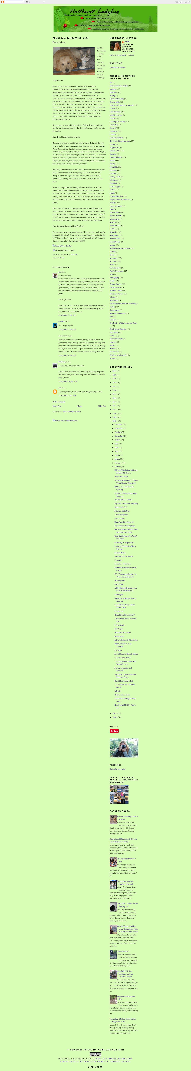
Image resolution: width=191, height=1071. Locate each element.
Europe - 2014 (115, 150)
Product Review (116, 284)
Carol (128, 42)
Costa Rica (114, 124)
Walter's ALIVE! (120, 507)
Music (112, 255)
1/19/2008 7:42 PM (67, 395)
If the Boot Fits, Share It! (124, 522)
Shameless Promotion (122, 564)
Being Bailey (119, 636)
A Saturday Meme (121, 514)
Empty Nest (114, 147)
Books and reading (117, 98)
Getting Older (115, 176)
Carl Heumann (115, 111)
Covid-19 (113, 128)
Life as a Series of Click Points (126, 640)
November (119, 428)
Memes (112, 228)
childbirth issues (116, 115)
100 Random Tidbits (117, 67)
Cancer (112, 108)
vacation (113, 342)
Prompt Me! (119, 611)
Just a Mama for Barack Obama (126, 654)
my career (113, 258)
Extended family (116, 157)
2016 (115, 390)
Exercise (113, 154)
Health (112, 193)
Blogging (113, 92)
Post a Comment (59, 401)
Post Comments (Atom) (72, 411)
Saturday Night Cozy (122, 511)
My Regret (118, 629)
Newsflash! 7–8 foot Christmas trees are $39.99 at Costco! (125, 974)
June (117, 447)
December (119, 424)
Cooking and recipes (117, 121)
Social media (114, 310)
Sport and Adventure (117, 313)
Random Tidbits (116, 290)
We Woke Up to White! (123, 499)
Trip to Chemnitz (116, 338)
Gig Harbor (114, 180)
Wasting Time (119, 580)
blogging (113, 89)
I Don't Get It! (119, 625)
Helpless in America (122, 695)
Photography (114, 277)
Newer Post (57, 406)
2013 (115, 401)
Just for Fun (114, 212)
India (112, 209)
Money (112, 245)
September (119, 436)
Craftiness (113, 131)
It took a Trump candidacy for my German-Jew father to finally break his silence (127, 929)
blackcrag (61, 361)
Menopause (114, 235)
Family (112, 160)
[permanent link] (62, 246)
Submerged (118, 594)
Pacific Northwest (116, 271)
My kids (113, 261)
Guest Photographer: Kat (123, 681)
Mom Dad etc (115, 242)
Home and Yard (115, 206)
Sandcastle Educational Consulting (123, 303)
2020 (115, 375)
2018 (115, 382)
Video (112, 345)
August (118, 439)
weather (113, 348)
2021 (115, 371)
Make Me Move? (123, 951)
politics (112, 281)
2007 (115, 713)
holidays (113, 202)
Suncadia (113, 319)
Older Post (102, 406)
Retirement (114, 300)
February (118, 463)
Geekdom (113, 170)
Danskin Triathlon (116, 137)
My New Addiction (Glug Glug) (126, 503)
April (117, 455)
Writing (113, 358)
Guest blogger (115, 186)
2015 (115, 394)
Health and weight (116, 196)
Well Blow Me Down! (122, 632)
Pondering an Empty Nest (124, 542)
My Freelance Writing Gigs (124, 525)
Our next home (115, 268)
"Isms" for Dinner (121, 476)
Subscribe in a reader (117, 769)
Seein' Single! (119, 518)
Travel (112, 335)
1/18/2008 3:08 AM (67, 329)
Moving (113, 251)
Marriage (113, 222)
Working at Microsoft (118, 355)
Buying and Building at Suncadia (122, 105)
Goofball (61, 321)
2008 (115, 421)
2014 (115, 398)
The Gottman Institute (118, 329)
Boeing (112, 95)
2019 (115, 378)
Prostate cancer (115, 287)
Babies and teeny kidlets (119, 85)
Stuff (111, 316)
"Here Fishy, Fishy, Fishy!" (124, 615)
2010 (115, 413)
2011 (115, 409)
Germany (113, 173)
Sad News (118, 650)
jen (59, 272)
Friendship (114, 167)
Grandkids (113, 183)
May (117, 451)
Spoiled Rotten (119, 552)
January (118, 466)
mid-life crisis (115, 238)
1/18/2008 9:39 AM (67, 355)
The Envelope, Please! (122, 657)
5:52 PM (74, 254)
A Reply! (117, 691)
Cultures (113, 134)
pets (62, 257)
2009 (115, 417)
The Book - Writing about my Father (123, 323)
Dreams (113, 144)
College (113, 118)
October (118, 432)
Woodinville (114, 351)
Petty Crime (59, 42)
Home (79, 406)
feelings (113, 163)
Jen (59, 387)
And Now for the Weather (123, 556)
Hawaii (112, 189)
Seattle (112, 306)
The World (114, 332)
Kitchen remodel (116, 215)
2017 (115, 386)
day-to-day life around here (120, 141)
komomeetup (114, 219)
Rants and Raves (116, 294)
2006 (115, 717)
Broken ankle (115, 102)
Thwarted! (118, 560)
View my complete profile (122, 55)
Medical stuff (115, 225)
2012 (115, 405)
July (116, 443)
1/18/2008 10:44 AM (67, 381)
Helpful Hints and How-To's (120, 199)
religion (113, 297)
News (112, 264)
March (117, 459)
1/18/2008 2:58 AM (67, 315)
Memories (113, 232)
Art (111, 82)
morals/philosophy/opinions (120, 248)
